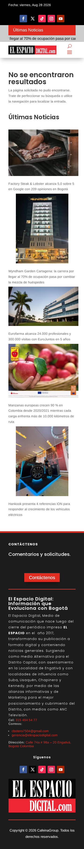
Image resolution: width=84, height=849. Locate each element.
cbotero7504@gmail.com (30, 731)
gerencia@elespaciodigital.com (35, 735)
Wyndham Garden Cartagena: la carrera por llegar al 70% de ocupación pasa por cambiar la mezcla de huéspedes (41, 276)
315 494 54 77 (26, 720)
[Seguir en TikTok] (42, 18)
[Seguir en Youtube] (60, 18)
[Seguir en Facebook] (23, 18)
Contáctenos (42, 577)
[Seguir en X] (32, 18)
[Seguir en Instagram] (51, 18)
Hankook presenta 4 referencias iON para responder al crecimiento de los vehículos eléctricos (39, 509)
